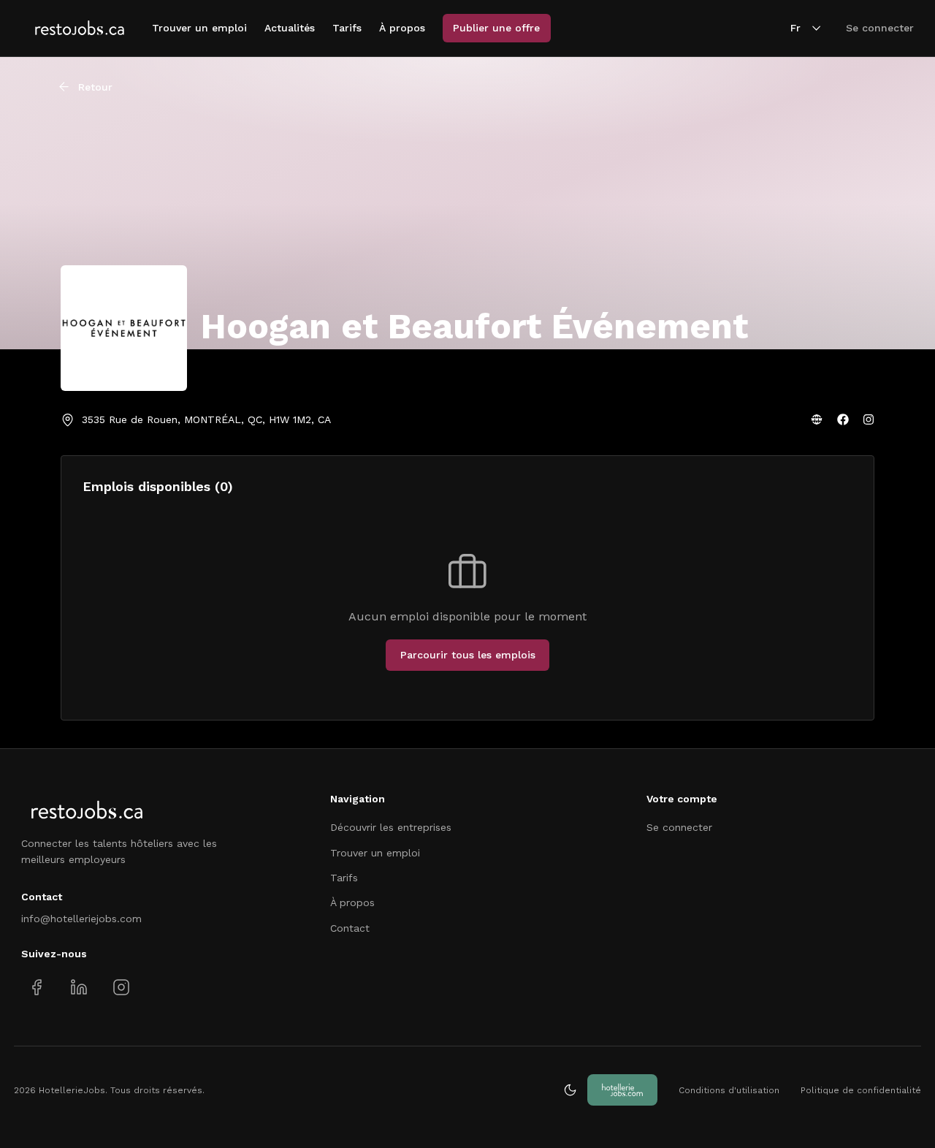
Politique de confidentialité (861, 1090)
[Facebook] (843, 419)
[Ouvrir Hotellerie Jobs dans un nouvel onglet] (622, 1090)
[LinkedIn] (78, 987)
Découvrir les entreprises (390, 827)
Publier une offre (496, 28)
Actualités (289, 28)
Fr (795, 28)
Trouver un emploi (199, 28)
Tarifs (347, 28)
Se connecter (880, 28)
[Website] (817, 419)
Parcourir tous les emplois (467, 655)
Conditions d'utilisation (729, 1090)
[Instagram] (868, 419)
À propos (402, 28)
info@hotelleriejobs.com (81, 918)
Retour (95, 87)
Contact (350, 928)
